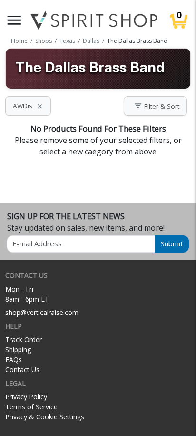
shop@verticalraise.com (41, 312)
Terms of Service (31, 406)
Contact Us (22, 369)
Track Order (23, 339)
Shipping (18, 349)
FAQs (13, 359)
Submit (172, 243)
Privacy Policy (26, 396)
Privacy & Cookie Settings (44, 416)
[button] (14, 20)
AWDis (28, 105)
